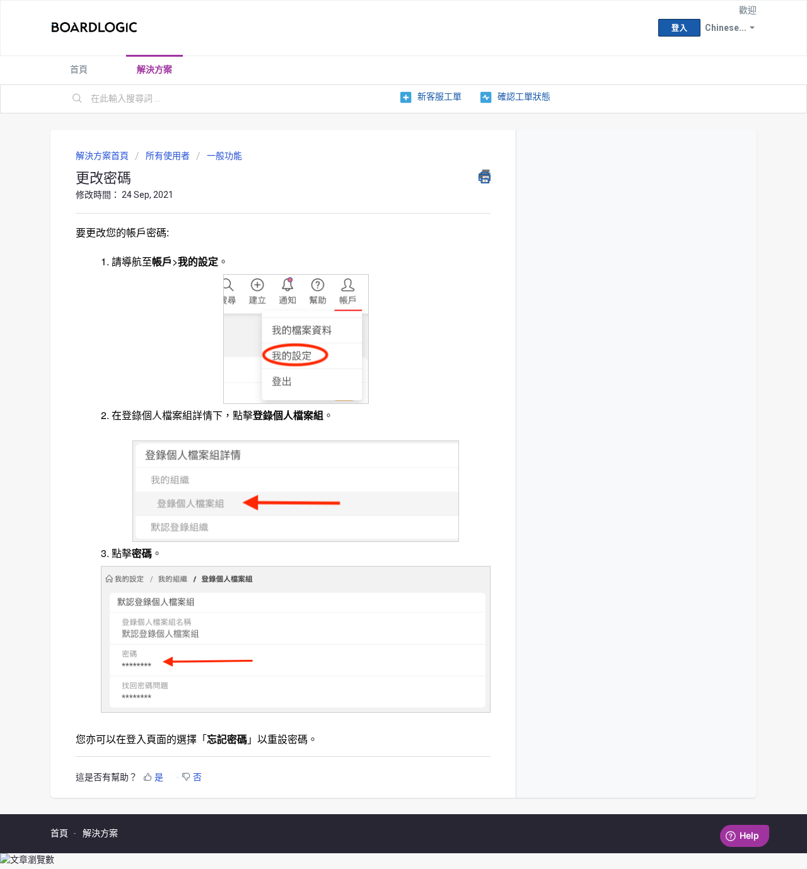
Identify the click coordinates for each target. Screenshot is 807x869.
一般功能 (224, 156)
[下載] (380, 272)
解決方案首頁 (103, 156)
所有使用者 (168, 156)
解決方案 (154, 69)
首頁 (79, 69)
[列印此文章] (485, 176)
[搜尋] (77, 99)
